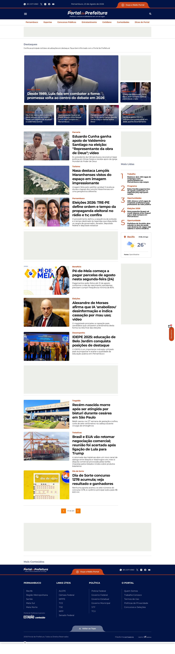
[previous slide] (24, 82)
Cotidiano (107, 22)
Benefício (76, 267)
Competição (96, 112)
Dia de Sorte (78, 471)
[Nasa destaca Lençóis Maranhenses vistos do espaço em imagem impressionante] (46, 180)
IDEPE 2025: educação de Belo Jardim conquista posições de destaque (93, 341)
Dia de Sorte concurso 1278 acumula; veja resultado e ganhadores (92, 479)
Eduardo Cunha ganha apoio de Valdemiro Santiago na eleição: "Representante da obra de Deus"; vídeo (92, 144)
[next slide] (118, 82)
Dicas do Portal (142, 22)
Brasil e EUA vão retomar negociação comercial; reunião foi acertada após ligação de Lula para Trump (94, 445)
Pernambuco (32, 22)
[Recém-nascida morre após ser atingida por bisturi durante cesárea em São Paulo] (46, 414)
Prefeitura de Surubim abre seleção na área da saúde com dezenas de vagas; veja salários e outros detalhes (139, 226)
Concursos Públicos (66, 22)
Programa (132, 186)
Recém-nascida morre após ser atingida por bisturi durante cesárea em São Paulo (92, 411)
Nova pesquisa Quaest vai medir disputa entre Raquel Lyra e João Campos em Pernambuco (139, 214)
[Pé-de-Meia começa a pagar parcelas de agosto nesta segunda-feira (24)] (46, 280)
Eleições (76, 299)
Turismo (76, 166)
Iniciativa (30, 112)
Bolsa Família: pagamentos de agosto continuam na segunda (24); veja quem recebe (138, 191)
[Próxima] (78, 511)
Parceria (76, 132)
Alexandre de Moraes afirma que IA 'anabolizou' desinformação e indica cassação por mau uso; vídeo (94, 311)
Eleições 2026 (33, 89)
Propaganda (129, 114)
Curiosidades (123, 22)
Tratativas (77, 433)
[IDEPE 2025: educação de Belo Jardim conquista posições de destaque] (46, 346)
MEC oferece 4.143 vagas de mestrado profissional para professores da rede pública (139, 202)
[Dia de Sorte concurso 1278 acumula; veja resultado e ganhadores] (46, 484)
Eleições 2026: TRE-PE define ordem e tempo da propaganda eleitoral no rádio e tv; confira (94, 208)
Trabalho (131, 174)
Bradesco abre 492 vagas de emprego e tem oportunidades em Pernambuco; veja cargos (139, 179)
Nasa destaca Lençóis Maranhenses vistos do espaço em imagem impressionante (91, 177)
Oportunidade (133, 220)
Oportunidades (134, 198)
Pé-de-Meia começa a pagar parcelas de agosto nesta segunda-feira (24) (93, 275)
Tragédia (76, 401)
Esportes (48, 22)
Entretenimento (89, 22)
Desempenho (78, 333)
